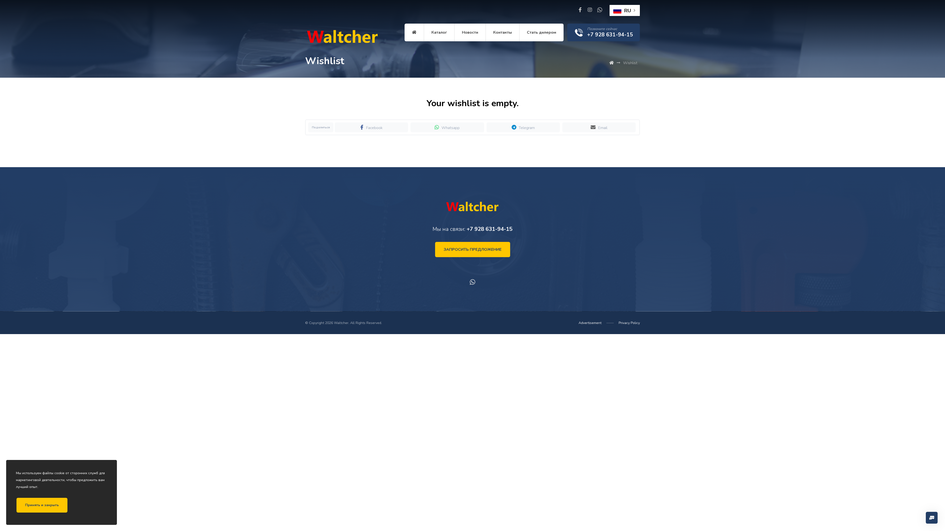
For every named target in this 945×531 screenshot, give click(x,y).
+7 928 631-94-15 (489, 229)
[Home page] (611, 63)
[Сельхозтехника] (342, 38)
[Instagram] (590, 10)
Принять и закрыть (42, 505)
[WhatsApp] (600, 10)
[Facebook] (580, 10)
